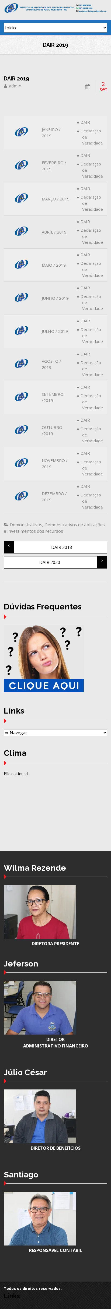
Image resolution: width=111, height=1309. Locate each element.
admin (15, 86)
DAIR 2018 (40, 545)
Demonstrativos (26, 525)
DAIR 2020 (71, 560)
